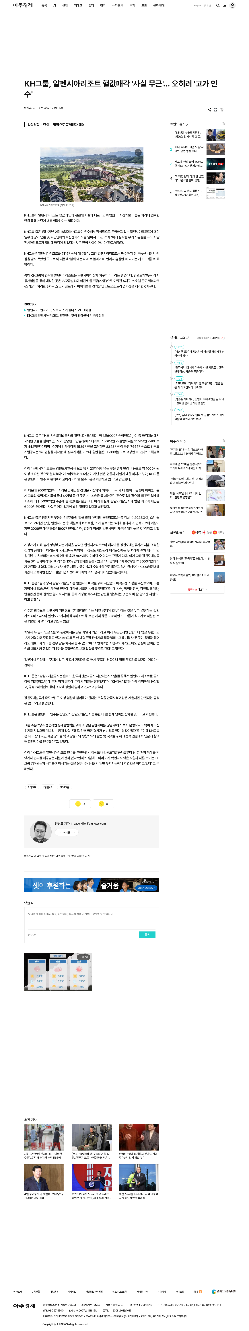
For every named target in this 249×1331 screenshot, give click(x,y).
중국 (44, 5)
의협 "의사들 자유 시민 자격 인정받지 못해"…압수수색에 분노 (138, 1196)
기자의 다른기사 (66, 832)
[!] (223, 123)
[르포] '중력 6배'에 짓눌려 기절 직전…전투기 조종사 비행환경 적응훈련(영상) (91, 1156)
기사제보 (72, 1291)
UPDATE (216, 338)
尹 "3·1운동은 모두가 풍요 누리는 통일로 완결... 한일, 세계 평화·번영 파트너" (90, 1196)
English (197, 5)
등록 (147, 934)
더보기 (187, 590)
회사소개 (17, 1291)
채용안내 (54, 1291)
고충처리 (161, 1291)
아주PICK (176, 441)
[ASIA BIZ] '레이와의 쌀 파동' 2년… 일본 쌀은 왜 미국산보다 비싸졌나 (198, 385)
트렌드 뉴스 (177, 124)
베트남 (221, 532)
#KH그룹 (64, 787)
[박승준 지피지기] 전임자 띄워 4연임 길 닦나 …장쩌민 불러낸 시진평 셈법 (199, 401)
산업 (65, 5)
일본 (209, 532)
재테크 (78, 5)
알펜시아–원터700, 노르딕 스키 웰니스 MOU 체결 (59, 310)
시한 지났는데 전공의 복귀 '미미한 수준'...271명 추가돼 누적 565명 (43, 1155)
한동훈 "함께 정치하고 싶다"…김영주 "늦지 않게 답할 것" (138, 1155)
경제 (91, 5)
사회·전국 (117, 5)
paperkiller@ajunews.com (89, 823)
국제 (132, 5)
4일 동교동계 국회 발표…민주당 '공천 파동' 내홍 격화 (43, 1196)
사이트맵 (180, 1291)
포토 (144, 5)
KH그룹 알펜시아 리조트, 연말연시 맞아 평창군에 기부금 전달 (65, 315)
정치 (103, 5)
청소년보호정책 (119, 1291)
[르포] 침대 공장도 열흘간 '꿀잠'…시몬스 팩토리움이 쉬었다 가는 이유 (199, 417)
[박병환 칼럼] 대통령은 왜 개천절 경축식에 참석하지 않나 (199, 353)
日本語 (207, 5)
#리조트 (32, 787)
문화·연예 (159, 5)
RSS (196, 1291)
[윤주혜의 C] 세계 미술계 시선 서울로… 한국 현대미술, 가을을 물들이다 (198, 369)
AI (54, 5)
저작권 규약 (142, 1291)
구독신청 (35, 1291)
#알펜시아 (48, 787)
